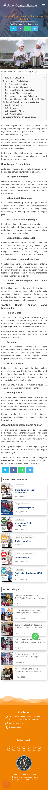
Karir (34, 774)
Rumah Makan (15, 105)
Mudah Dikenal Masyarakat (21, 93)
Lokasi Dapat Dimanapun (20, 87)
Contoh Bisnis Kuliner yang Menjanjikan (23, 102)
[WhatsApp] (27, 28)
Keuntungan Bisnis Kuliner (17, 81)
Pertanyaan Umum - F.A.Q (21, 774)
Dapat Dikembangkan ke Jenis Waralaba (27, 99)
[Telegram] (34, 28)
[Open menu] (43, 5)
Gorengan (14, 108)
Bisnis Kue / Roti (17, 111)
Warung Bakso (16, 114)
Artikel (36, 777)
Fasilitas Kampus (16, 777)
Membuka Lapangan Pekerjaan (23, 96)
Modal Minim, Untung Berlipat (22, 90)
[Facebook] (20, 28)
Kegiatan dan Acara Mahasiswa (24, 780)
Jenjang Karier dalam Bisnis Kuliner (21, 117)
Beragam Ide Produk (18, 84)
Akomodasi (28, 777)
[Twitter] (13, 28)
